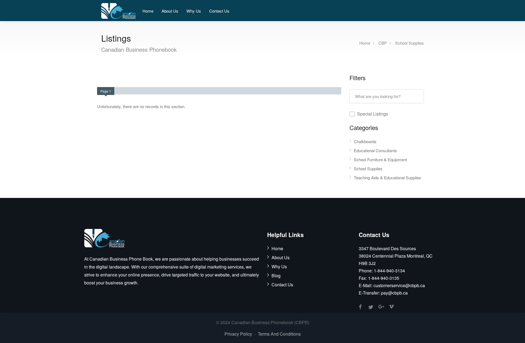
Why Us (193, 11)
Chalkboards (365, 141)
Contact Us (219, 11)
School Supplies (409, 42)
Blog (276, 276)
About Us (170, 11)
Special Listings (372, 114)
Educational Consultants (375, 150)
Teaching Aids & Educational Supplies (387, 177)
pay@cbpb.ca (394, 293)
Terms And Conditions (279, 334)
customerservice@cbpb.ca (399, 285)
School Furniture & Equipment (380, 159)
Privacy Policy (238, 334)
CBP (382, 42)
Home (147, 11)
